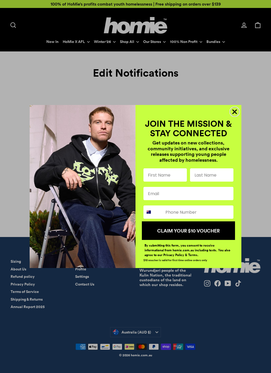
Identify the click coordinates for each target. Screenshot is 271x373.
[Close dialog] (234, 111)
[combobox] (153, 212)
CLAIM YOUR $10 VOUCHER (188, 230)
